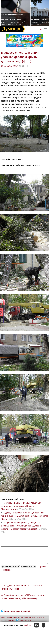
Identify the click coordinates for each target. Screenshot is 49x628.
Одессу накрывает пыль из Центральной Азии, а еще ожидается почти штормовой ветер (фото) (24, 516)
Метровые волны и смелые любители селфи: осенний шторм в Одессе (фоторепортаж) (21, 506)
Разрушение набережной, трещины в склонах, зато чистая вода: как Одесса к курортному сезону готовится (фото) (21, 525)
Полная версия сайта (9, 617)
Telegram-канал (25, 620)
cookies (27, 625)
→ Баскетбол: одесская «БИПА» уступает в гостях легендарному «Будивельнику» (22, 597)
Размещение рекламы (26, 617)
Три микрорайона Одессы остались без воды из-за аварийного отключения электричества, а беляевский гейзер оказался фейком (13, 19)
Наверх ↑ (7, 570)
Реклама (24, 48)
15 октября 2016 (9, 66)
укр (39, 29)
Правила (43, 566)
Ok (36, 625)
